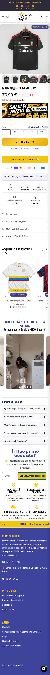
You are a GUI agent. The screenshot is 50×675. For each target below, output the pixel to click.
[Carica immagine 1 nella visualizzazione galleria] (25, 49)
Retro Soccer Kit (16, 665)
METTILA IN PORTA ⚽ (25, 159)
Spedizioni (7, 604)
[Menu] (3, 16)
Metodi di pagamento (12, 600)
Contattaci (7, 627)
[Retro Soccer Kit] (25, 16)
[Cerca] (9, 16)
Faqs (4, 636)
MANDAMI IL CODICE (32, 476)
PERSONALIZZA (27, 142)
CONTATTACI (13, 562)
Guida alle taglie (10, 641)
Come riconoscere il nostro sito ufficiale (21, 631)
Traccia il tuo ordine (11, 645)
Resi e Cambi (8, 609)
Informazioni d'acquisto (13, 595)
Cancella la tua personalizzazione (25, 148)
